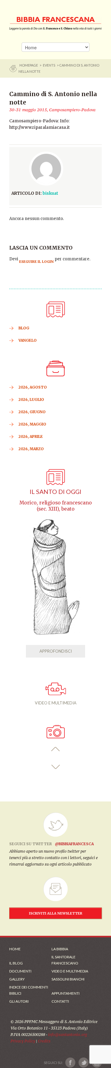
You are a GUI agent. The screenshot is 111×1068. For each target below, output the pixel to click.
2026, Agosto (32, 387)
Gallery (17, 979)
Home (15, 949)
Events (49, 65)
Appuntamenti (65, 993)
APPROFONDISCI (55, 651)
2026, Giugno (32, 412)
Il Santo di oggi (55, 491)
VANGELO (27, 340)
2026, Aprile (30, 436)
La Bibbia (59, 949)
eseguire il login (36, 261)
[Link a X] (83, 1062)
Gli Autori (19, 1001)
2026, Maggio (32, 424)
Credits (44, 1041)
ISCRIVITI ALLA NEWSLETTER (55, 913)
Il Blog (16, 963)
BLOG (23, 328)
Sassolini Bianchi (67, 979)
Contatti (60, 1001)
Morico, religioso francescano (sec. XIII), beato (55, 506)
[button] (55, 749)
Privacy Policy (22, 1041)
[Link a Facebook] (70, 1062)
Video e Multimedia (69, 971)
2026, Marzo (31, 448)
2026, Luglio (31, 399)
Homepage (29, 65)
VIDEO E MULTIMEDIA (55, 702)
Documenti (20, 971)
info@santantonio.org (67, 1034)
